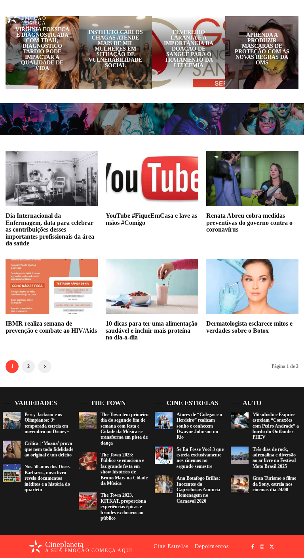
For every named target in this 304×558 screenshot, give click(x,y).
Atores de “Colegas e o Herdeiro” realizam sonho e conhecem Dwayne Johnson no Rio (199, 426)
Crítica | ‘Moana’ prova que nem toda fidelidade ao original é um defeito (49, 449)
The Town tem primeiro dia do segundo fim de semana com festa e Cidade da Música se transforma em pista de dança (124, 429)
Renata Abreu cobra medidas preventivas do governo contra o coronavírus (249, 222)
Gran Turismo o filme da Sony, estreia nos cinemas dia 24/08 (274, 483)
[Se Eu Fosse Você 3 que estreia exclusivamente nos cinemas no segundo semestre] (164, 455)
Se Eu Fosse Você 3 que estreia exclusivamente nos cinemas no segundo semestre (200, 458)
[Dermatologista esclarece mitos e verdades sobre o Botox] (252, 286)
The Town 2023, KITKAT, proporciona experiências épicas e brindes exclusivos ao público (123, 506)
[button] (262, 13)
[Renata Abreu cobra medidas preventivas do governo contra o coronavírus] (252, 178)
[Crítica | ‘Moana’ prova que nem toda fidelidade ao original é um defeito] (12, 449)
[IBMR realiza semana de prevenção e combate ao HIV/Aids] (52, 286)
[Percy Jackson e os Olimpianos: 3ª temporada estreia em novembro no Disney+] (12, 421)
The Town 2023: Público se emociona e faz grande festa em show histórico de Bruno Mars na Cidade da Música (124, 469)
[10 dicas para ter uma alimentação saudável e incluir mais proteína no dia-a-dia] (152, 286)
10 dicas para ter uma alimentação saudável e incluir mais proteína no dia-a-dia (152, 330)
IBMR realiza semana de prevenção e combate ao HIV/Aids (51, 327)
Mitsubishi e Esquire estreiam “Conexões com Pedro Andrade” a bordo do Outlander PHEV (276, 426)
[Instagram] (284, 13)
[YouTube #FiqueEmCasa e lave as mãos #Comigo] (152, 178)
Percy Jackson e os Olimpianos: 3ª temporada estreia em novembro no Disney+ (47, 423)
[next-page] (44, 366)
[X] (293, 13)
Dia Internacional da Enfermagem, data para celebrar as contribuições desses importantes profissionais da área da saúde (50, 229)
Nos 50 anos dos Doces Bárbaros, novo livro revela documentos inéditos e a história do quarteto (47, 478)
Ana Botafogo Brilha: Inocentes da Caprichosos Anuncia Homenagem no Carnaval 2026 (198, 489)
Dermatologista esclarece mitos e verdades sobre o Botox (249, 327)
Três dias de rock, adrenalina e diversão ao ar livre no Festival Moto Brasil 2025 (274, 458)
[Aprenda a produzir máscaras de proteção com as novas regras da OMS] (261, 52)
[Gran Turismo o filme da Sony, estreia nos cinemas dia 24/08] (240, 484)
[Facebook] (274, 13)
